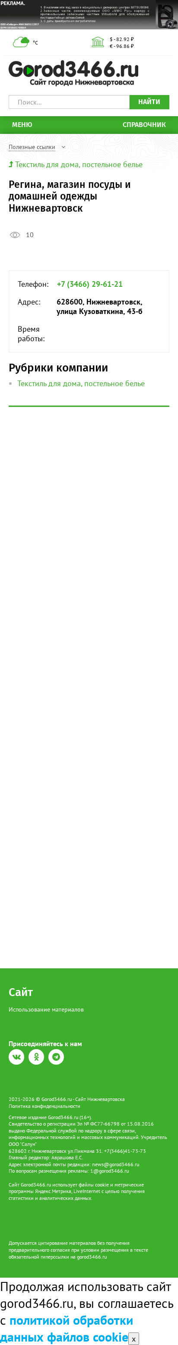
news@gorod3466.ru (115, 1164)
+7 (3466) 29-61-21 (90, 284)
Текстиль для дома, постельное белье (79, 164)
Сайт (21, 992)
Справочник (144, 125)
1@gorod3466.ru (109, 1170)
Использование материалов (46, 1009)
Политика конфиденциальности (44, 1106)
